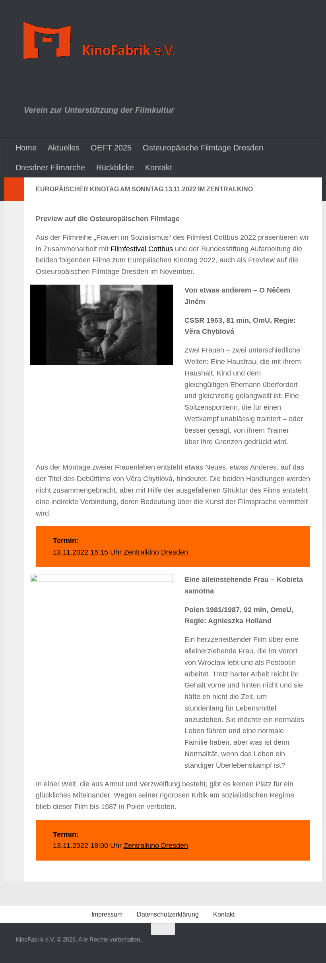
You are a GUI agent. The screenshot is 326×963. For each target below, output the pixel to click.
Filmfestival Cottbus (142, 249)
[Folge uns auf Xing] (275, 944)
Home (26, 147)
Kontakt (158, 167)
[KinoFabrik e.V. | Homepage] (100, 40)
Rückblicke (115, 167)
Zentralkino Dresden (156, 552)
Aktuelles (64, 147)
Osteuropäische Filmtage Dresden (203, 147)
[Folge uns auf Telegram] (261, 944)
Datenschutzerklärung (168, 914)
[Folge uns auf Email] (304, 944)
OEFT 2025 (111, 147)
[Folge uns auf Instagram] (247, 944)
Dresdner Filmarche (50, 167)
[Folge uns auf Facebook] (233, 944)
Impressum (106, 914)
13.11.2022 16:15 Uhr (87, 552)
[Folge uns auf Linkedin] (290, 944)
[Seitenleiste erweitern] (14, 189)
